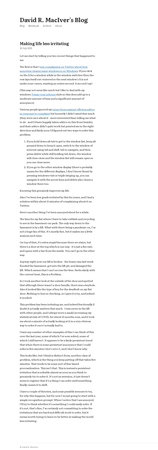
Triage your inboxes (43, 94)
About (58, 25)
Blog (22, 25)
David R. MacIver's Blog (54, 19)
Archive (47, 25)
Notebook (33, 25)
